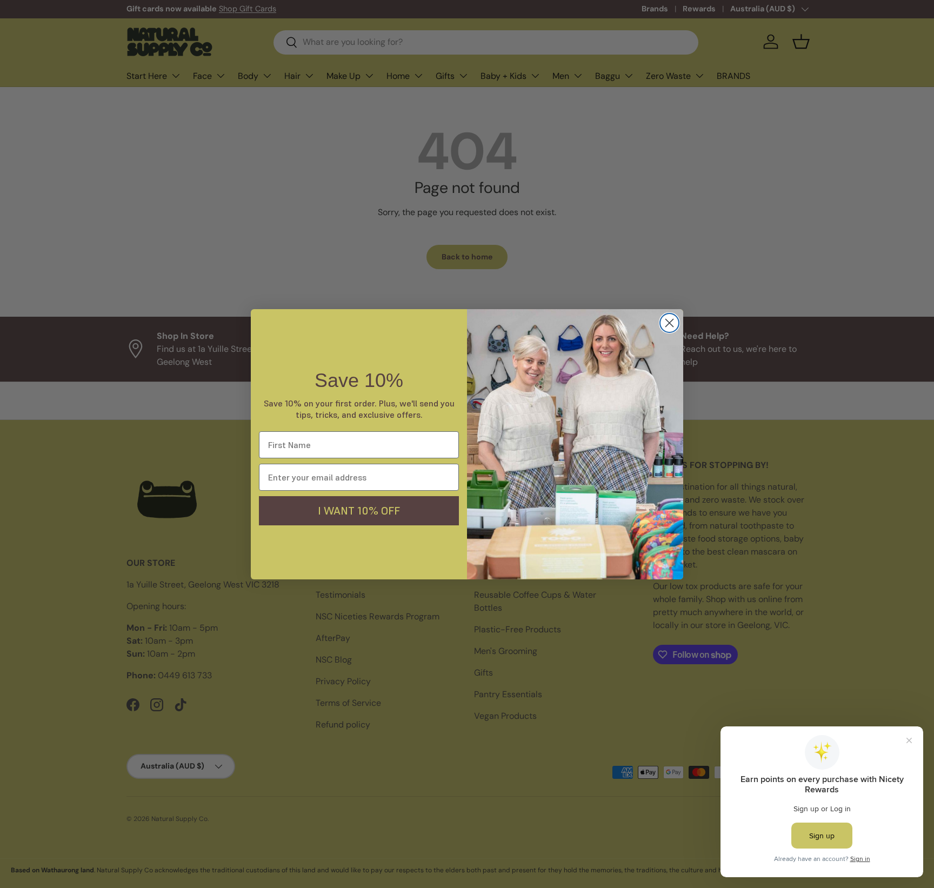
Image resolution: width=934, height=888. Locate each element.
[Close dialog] (669, 322)
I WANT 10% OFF (359, 511)
